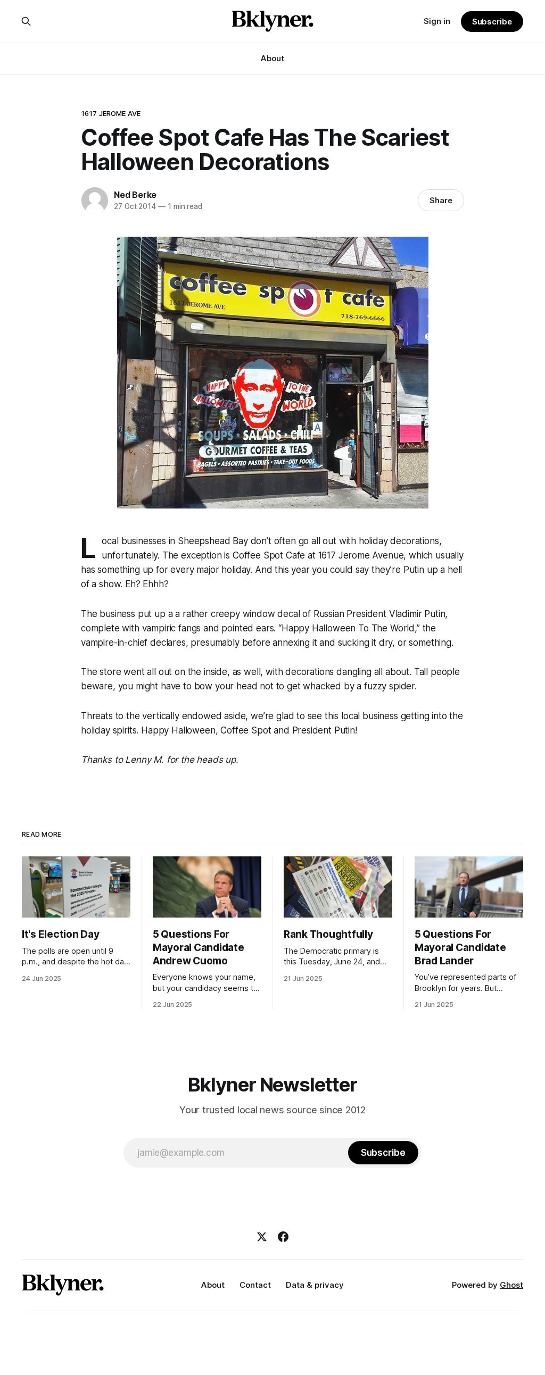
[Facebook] (283, 1236)
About (272, 58)
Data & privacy (315, 1285)
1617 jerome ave (111, 113)
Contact (255, 1285)
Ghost (511, 1285)
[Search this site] (26, 21)
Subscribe (492, 21)
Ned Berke (135, 194)
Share (441, 200)
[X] (262, 1236)
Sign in (437, 21)
